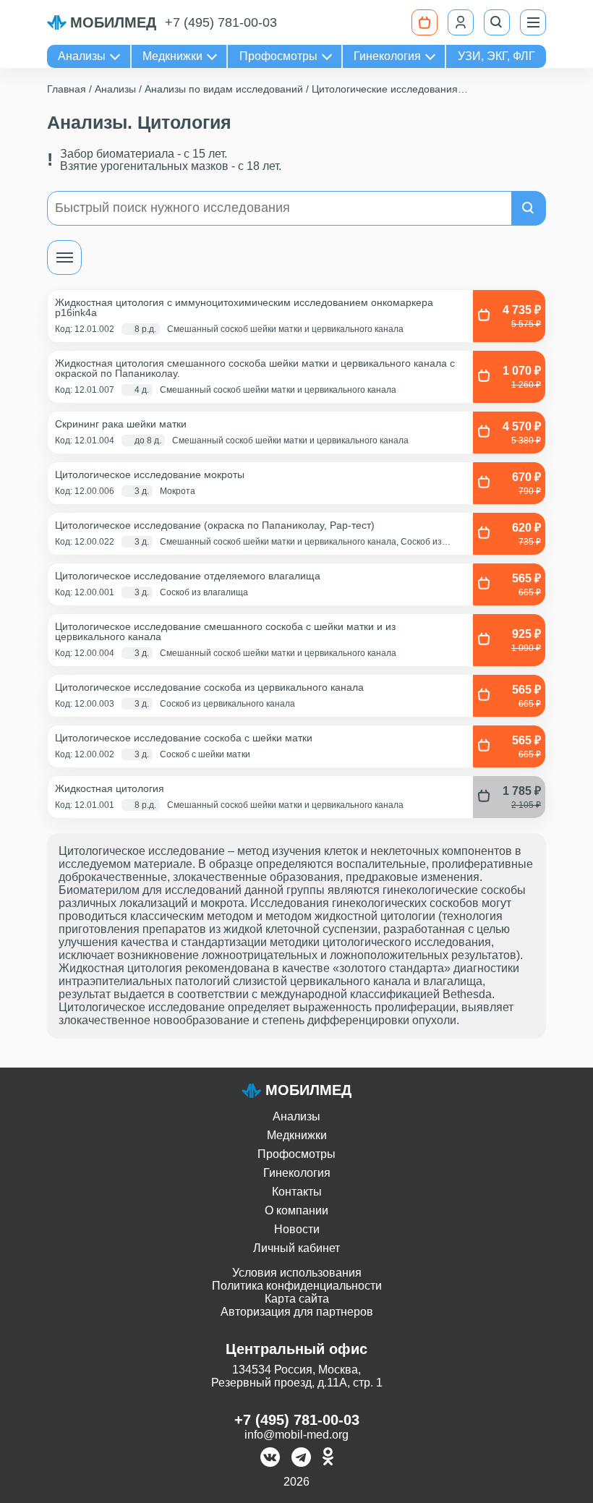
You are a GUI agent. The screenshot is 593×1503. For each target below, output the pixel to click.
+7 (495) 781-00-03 (221, 22)
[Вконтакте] (270, 1458)
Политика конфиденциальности (297, 1286)
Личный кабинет (296, 1248)
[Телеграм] (301, 1458)
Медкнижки (172, 56)
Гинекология (387, 56)
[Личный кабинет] (461, 22)
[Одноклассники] (328, 1458)
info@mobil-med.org (296, 1435)
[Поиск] (497, 22)
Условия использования (297, 1272)
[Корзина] (424, 22)
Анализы (82, 56)
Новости (297, 1229)
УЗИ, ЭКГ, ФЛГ (496, 56)
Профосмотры (278, 56)
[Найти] (528, 208)
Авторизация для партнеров (297, 1312)
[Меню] (533, 22)
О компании (296, 1210)
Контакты (297, 1191)
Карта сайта (297, 1299)
